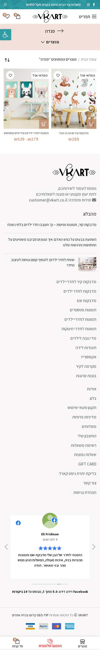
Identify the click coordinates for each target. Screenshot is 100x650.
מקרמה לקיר (86, 366)
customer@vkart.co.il (48, 200)
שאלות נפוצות (85, 454)
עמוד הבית (88, 59)
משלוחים (89, 426)
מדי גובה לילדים (83, 338)
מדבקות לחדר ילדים (80, 291)
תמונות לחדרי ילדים (80, 319)
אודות (91, 389)
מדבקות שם (86, 300)
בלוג (92, 398)
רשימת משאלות (83, 445)
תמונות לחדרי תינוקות (78, 328)
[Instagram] (88, 4)
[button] (93, 548)
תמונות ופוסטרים (83, 310)
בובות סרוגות (86, 375)
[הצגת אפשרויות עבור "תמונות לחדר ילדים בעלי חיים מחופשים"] (44, 124)
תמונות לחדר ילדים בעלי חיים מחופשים (26, 133)
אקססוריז (88, 357)
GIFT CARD (87, 464)
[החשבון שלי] (5, 4)
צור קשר (89, 483)
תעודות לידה (85, 347)
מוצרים (52, 42)
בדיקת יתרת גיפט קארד (77, 473)
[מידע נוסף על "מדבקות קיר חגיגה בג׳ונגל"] (91, 124)
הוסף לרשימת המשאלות (58, 75)
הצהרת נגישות (84, 492)
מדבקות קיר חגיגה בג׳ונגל (74, 133)
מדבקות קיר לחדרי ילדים (76, 281)
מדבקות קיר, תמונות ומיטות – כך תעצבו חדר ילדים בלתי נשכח (52, 224)
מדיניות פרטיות (84, 417)
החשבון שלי (87, 436)
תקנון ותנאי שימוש (81, 407)
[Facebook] (93, 4)
